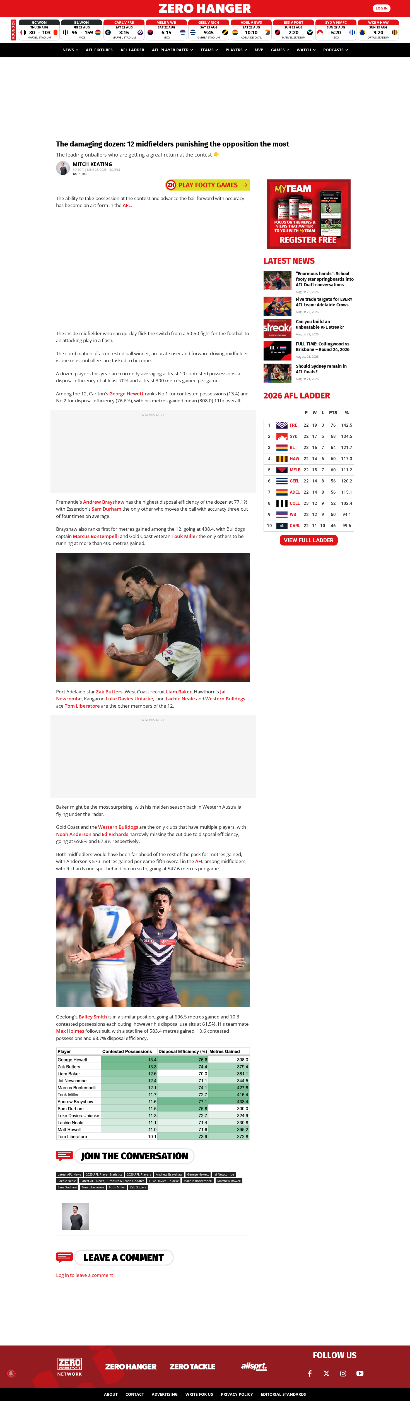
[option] (39, 30)
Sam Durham (106, 509)
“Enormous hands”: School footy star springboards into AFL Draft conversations (325, 279)
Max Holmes (70, 1031)
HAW (294, 458)
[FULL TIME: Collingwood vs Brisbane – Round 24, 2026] (277, 351)
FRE (293, 425)
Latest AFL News (69, 1174)
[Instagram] (343, 1374)
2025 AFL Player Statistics (104, 1174)
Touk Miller (184, 536)
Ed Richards (115, 834)
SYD (294, 436)
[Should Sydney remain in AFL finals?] (277, 373)
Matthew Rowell (229, 1181)
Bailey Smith (93, 1016)
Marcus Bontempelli (96, 536)
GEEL (294, 481)
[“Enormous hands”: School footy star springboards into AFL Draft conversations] (277, 280)
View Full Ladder (309, 540)
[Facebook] (310, 1374)
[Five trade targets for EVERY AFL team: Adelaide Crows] (277, 306)
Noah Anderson (73, 834)
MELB (295, 469)
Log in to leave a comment (84, 1275)
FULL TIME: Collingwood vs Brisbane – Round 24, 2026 (322, 346)
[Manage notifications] (10, 1373)
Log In (382, 8)
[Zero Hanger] (205, 8)
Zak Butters (109, 691)
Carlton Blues (114, 671)
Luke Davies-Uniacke (129, 698)
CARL (295, 525)
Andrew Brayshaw (103, 502)
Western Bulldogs (225, 698)
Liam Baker (179, 691)
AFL (127, 205)
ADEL (295, 492)
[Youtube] (360, 1374)
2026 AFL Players (139, 1174)
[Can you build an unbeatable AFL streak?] (277, 328)
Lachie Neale (180, 698)
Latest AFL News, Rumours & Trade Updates (112, 1181)
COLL (295, 503)
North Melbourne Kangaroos (79, 671)
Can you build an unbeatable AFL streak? (320, 324)
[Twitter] (326, 1374)
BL (292, 447)
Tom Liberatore (82, 706)
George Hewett (126, 393)
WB (293, 514)
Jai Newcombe (224, 1174)
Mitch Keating (92, 164)
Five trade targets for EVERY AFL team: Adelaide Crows (324, 302)
